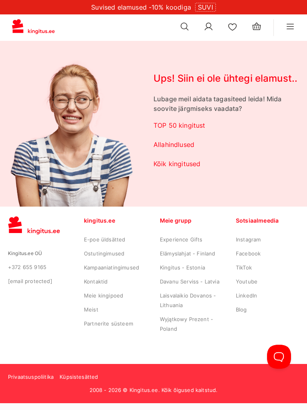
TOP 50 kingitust (179, 125)
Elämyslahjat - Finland (187, 253)
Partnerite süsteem (108, 323)
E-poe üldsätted (104, 239)
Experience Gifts (181, 239)
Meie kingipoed (103, 295)
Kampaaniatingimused (111, 267)
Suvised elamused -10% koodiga (141, 7)
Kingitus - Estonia (182, 267)
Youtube (246, 281)
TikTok (244, 267)
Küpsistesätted (79, 377)
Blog (241, 309)
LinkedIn (246, 295)
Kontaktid (96, 281)
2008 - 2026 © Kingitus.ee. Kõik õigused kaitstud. (154, 390)
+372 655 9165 (27, 267)
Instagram (248, 239)
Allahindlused (174, 145)
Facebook (248, 253)
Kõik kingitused (177, 164)
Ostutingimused (104, 253)
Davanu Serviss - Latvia (189, 281)
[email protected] (30, 281)
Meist (91, 309)
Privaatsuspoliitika (31, 377)
